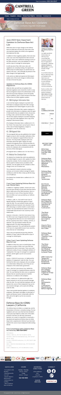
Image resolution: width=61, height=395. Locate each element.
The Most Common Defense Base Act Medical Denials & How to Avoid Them (46, 248)
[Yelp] (49, 372)
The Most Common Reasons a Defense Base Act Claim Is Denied (46, 216)
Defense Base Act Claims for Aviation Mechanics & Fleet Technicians (46, 175)
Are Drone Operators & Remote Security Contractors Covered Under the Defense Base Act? (46, 189)
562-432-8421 (23, 378)
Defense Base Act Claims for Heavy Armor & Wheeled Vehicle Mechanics (46, 162)
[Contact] (51, 382)
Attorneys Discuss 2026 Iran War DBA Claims (46, 151)
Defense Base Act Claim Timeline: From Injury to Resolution (46, 236)
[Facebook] (54, 372)
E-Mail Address (45, 123)
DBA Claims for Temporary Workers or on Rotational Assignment (46, 260)
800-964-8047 (52, 1)
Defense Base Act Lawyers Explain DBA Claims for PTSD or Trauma (47, 271)
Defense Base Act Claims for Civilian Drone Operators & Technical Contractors (46, 204)
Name (43, 113)
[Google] (52, 377)
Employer (52, 114)
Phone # (52, 123)
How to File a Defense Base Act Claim (46, 226)
